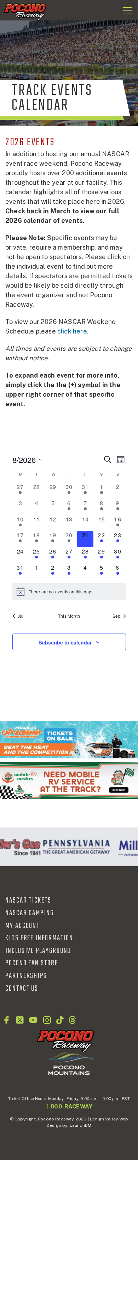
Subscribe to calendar (65, 642)
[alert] (69, 591)
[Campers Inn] (69, 780)
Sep (117, 616)
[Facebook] (6, 1020)
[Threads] (72, 1020)
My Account (22, 926)
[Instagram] (47, 1020)
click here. (72, 331)
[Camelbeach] (69, 739)
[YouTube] (33, 1020)
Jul (21, 616)
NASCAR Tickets (28, 900)
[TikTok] (60, 1020)
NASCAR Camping (29, 913)
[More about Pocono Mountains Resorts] (69, 1063)
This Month (69, 616)
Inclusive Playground (38, 951)
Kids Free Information (39, 938)
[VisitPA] (74, 846)
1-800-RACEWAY (69, 1106)
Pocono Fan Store (31, 963)
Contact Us (21, 989)
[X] (20, 1020)
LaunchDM (80, 1125)
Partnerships (26, 976)
